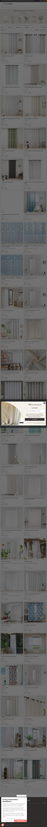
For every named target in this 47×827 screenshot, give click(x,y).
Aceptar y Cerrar (20, 820)
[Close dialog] (44, 403)
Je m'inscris (34, 419)
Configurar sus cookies (7, 820)
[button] (2, 824)
